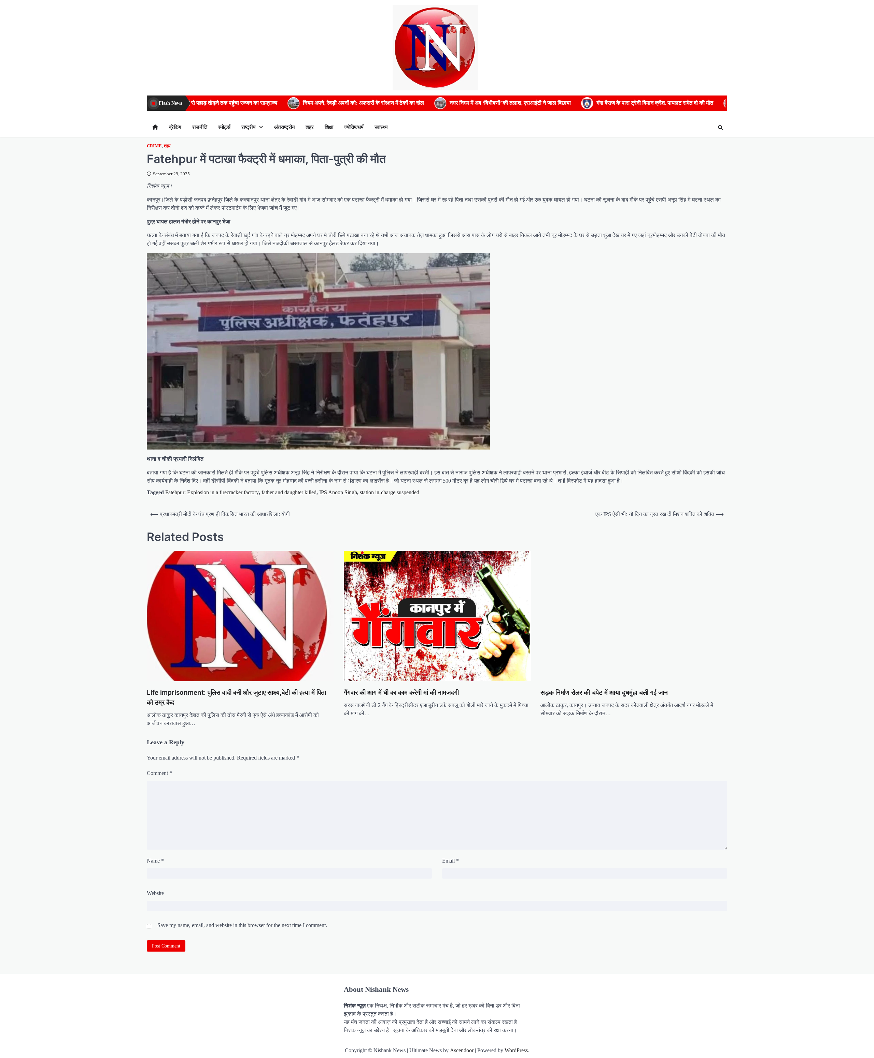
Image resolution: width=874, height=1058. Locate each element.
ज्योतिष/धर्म (354, 127)
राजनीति (199, 127)
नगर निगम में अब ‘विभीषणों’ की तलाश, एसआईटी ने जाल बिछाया (416, 103)
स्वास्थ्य (381, 127)
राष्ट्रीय (248, 127)
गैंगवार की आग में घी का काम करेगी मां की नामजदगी (186, 603)
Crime (154, 146)
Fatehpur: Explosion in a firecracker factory (212, 492)
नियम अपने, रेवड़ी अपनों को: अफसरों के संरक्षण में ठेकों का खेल (269, 103)
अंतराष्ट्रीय (284, 127)
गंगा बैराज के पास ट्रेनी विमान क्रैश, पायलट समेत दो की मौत (561, 103)
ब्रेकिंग (175, 127)
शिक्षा (329, 127)
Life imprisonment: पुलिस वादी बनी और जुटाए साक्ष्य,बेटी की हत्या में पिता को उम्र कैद (155, 643)
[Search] (720, 127)
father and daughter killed (289, 492)
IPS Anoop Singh (338, 492)
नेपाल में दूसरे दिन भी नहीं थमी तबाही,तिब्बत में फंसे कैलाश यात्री (706, 103)
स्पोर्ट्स (224, 127)
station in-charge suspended (389, 492)
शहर (310, 127)
